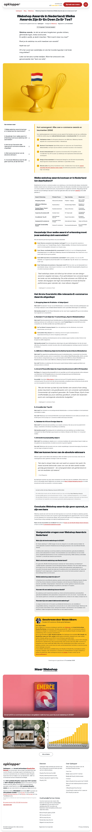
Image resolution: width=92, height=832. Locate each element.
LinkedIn (65, 652)
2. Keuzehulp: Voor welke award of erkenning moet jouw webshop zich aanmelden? (15, 137)
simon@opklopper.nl (41, 654)
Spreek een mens (73, 4)
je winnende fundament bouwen (52, 524)
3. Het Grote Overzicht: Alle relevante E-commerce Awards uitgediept (14, 146)
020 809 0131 (58, 3)
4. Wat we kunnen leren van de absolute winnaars (14, 154)
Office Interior (50, 379)
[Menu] (85, 4)
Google (23, 792)
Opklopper (68, 627)
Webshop (54, 23)
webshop (77, 190)
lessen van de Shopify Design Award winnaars (76, 522)
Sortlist (30, 794)
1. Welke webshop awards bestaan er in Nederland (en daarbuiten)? (15, 130)
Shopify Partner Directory (10, 794)
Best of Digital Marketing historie (73, 481)
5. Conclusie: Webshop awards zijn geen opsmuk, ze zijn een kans (15, 160)
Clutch (23, 794)
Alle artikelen (46, 754)
